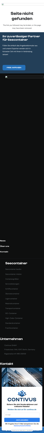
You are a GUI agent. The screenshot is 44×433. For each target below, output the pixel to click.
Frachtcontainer (11, 328)
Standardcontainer (12, 323)
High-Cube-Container (14, 318)
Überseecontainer (12, 294)
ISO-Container (11, 313)
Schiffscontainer (11, 289)
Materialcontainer (12, 303)
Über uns (4, 246)
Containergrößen (12, 279)
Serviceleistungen (12, 284)
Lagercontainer (11, 299)
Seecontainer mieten (13, 274)
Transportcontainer (12, 308)
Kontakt (4, 252)
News (3, 241)
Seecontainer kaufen (13, 269)
